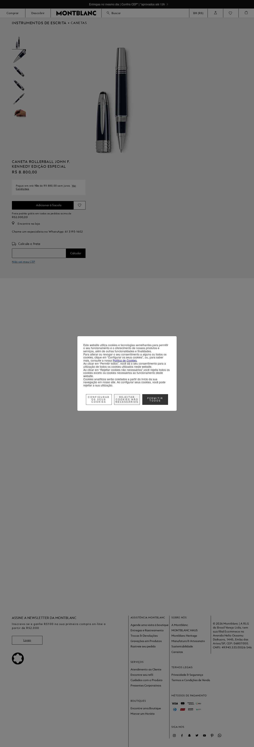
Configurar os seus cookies (99, 399)
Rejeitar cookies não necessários (127, 399)
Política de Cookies (125, 360)
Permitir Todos (155, 399)
